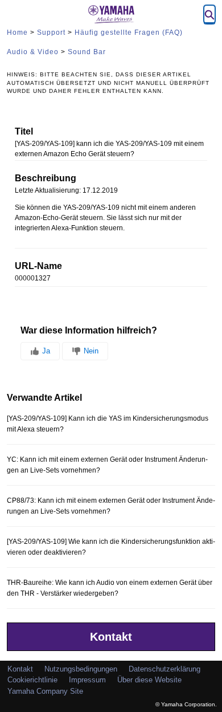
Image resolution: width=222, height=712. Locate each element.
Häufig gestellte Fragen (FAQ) (129, 32)
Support (51, 32)
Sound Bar (87, 52)
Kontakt (111, 636)
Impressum (87, 680)
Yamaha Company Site (45, 691)
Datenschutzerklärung (164, 669)
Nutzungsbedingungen (80, 669)
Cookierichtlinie (32, 680)
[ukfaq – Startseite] (111, 14)
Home (17, 32)
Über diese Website (149, 680)
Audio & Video (33, 52)
